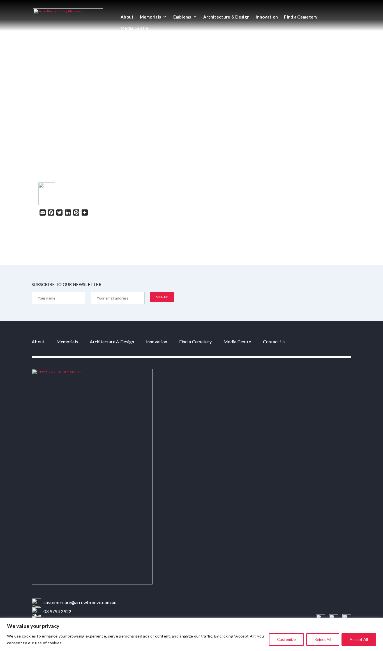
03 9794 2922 (57, 611)
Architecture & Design (226, 16)
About (127, 16)
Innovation (267, 16)
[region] (191, 634)
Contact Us (274, 341)
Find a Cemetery (301, 16)
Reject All (322, 639)
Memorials (150, 16)
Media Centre (135, 28)
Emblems (182, 16)
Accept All (359, 639)
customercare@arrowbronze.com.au (79, 602)
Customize (286, 639)
